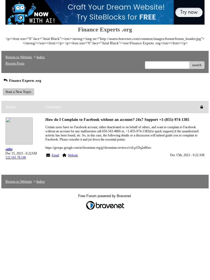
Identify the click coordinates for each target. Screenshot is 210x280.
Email (55, 155)
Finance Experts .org (24, 80)
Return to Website (18, 57)
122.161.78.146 (15, 157)
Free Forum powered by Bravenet (105, 196)
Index (40, 57)
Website (73, 155)
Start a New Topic (18, 92)
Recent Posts (14, 63)
